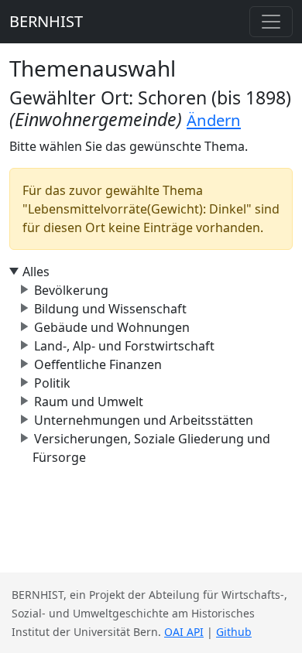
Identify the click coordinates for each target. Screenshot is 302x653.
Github (234, 631)
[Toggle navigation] (271, 21)
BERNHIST (46, 21)
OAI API (184, 631)
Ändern (214, 120)
